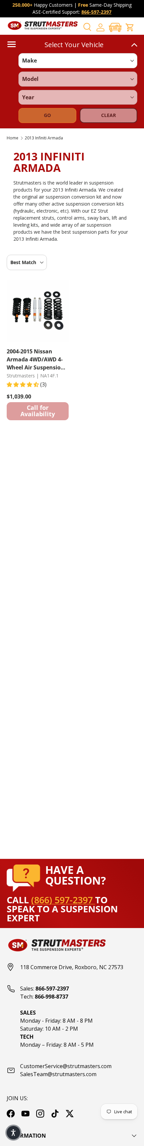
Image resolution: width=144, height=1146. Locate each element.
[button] (115, 27)
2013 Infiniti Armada (44, 138)
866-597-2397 (96, 12)
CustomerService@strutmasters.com (66, 1066)
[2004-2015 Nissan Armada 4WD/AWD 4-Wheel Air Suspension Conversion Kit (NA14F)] (38, 311)
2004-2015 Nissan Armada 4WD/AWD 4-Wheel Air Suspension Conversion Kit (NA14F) (37, 359)
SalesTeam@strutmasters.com (58, 1074)
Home (12, 138)
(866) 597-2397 (63, 900)
